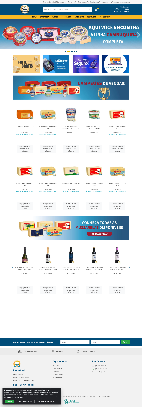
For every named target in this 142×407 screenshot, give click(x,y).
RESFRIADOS (57, 377)
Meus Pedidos (30, 351)
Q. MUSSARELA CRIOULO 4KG (48, 128)
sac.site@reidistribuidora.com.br (106, 372)
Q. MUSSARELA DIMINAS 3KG (117, 128)
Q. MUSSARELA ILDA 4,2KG (71, 183)
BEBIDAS (56, 366)
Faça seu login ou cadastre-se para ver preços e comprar (24, 149)
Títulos (59, 351)
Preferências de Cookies (46, 401)
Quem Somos (18, 375)
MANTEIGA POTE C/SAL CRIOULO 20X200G (94, 128)
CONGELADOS (58, 374)
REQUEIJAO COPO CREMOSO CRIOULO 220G (71, 128)
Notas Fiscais (88, 351)
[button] (65, 51)
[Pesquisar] (89, 9)
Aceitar (9, 401)
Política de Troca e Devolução (23, 380)
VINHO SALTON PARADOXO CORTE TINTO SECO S (71, 268)
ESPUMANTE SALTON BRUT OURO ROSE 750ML (24, 268)
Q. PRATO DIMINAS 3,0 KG (25, 127)
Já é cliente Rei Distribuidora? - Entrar (58, 2)
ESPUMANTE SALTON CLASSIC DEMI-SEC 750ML (48, 268)
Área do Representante (122, 2)
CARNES (56, 371)
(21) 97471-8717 (122, 12)
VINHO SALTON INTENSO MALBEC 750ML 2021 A (94, 268)
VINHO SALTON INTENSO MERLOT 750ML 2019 (117, 268)
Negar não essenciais (24, 401)
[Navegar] (4, 35)
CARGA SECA (57, 368)
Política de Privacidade (21, 377)
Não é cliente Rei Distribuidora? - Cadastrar (92, 2)
